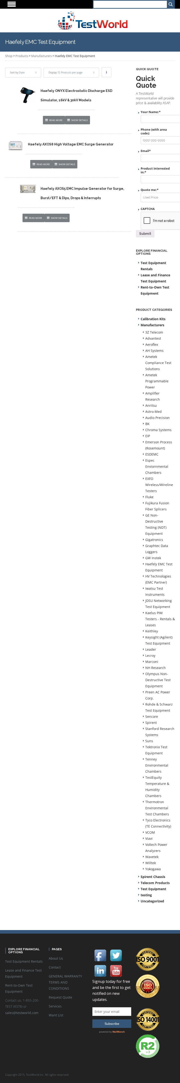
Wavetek (151, 857)
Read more (56, 120)
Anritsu (151, 405)
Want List (56, 1015)
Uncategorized (152, 901)
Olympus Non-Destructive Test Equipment (158, 680)
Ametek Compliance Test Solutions (158, 362)
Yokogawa (153, 869)
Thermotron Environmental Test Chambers (157, 808)
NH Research (155, 667)
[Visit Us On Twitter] (116, 955)
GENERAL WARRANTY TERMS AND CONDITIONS (65, 982)
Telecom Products (155, 883)
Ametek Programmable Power (157, 381)
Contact (55, 967)
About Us (56, 958)
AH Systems (154, 350)
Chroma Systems (158, 430)
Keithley (151, 631)
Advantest (153, 338)
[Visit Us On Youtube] (116, 970)
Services (55, 1006)
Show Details (79, 120)
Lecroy (150, 655)
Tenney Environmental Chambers (156, 765)
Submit (145, 234)
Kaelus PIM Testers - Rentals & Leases (160, 619)
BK (147, 424)
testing (146, 895)
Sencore (151, 716)
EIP (147, 436)
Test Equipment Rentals (24, 961)
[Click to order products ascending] (106, 72)
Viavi (149, 838)
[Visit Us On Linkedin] (100, 970)
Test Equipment (153, 889)
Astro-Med (153, 411)
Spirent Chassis (153, 876)
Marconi (151, 661)
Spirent (151, 722)
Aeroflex (151, 344)
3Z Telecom (154, 332)
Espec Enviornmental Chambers (156, 466)
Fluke (149, 497)
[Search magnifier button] (170, 4)
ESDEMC (151, 454)
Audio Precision (157, 417)
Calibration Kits (153, 319)
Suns (149, 741)
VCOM (150, 832)
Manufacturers (41, 56)
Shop (8, 56)
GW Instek (153, 558)
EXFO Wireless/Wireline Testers (159, 484)
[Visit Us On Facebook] (100, 955)
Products (21, 56)
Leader (150, 649)
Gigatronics (154, 539)
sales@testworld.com (21, 1013)
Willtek (150, 863)
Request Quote (60, 997)
